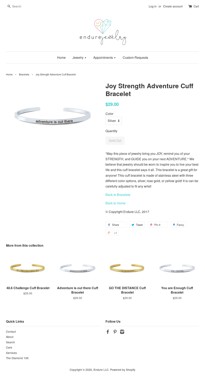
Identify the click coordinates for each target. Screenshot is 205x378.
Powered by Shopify (122, 370)
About (9, 337)
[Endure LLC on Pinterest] (115, 332)
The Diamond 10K (17, 358)
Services (11, 353)
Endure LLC (101, 370)
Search (10, 342)
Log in (153, 6)
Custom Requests (135, 57)
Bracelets (24, 74)
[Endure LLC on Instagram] (122, 332)
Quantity (111, 131)
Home (61, 57)
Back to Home (116, 203)
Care (9, 347)
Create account (173, 6)
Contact (11, 331)
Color (109, 113)
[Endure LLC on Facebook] (108, 332)
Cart (196, 6)
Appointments (103, 57)
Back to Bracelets (118, 194)
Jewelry (78, 57)
